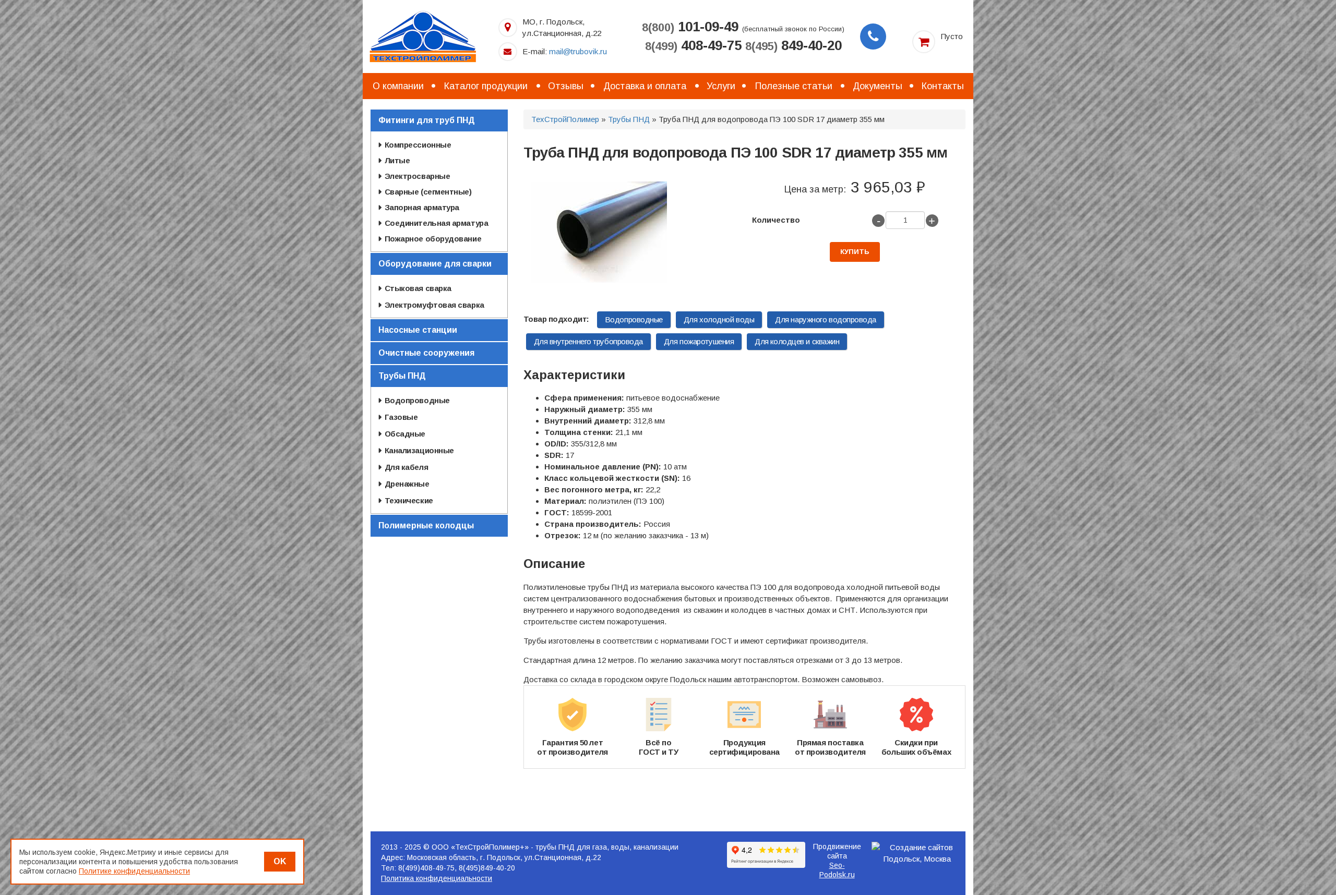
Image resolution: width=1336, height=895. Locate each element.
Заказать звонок (873, 36)
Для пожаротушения (699, 341)
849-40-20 (793, 45)
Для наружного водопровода (825, 319)
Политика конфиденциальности (436, 878)
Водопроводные (634, 319)
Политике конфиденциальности (134, 871)
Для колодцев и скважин (797, 341)
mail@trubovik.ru (578, 51)
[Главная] (423, 35)
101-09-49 (690, 26)
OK (279, 861)
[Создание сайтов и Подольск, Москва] (917, 853)
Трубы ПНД (629, 119)
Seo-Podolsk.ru (837, 870)
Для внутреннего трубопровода (588, 341)
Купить (854, 252)
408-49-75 (693, 45)
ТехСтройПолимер (565, 119)
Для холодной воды (719, 319)
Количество (776, 219)
